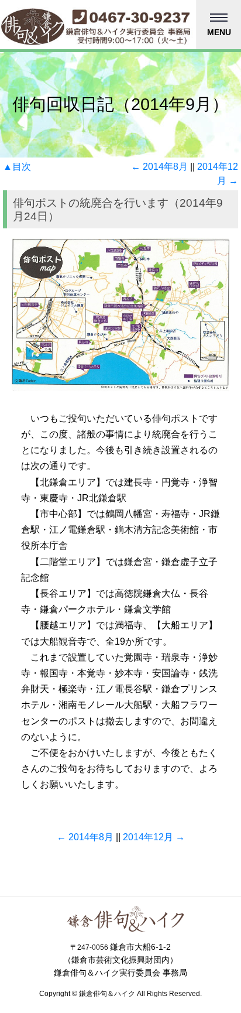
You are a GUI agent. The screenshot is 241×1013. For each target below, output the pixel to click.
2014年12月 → (154, 837)
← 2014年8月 (159, 167)
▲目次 (17, 167)
